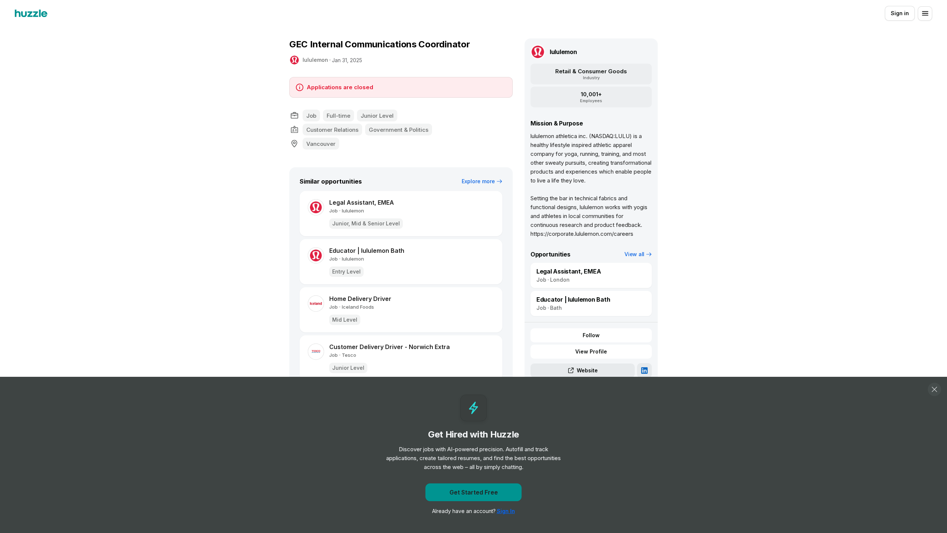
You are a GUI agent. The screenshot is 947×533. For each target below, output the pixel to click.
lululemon (315, 60)
